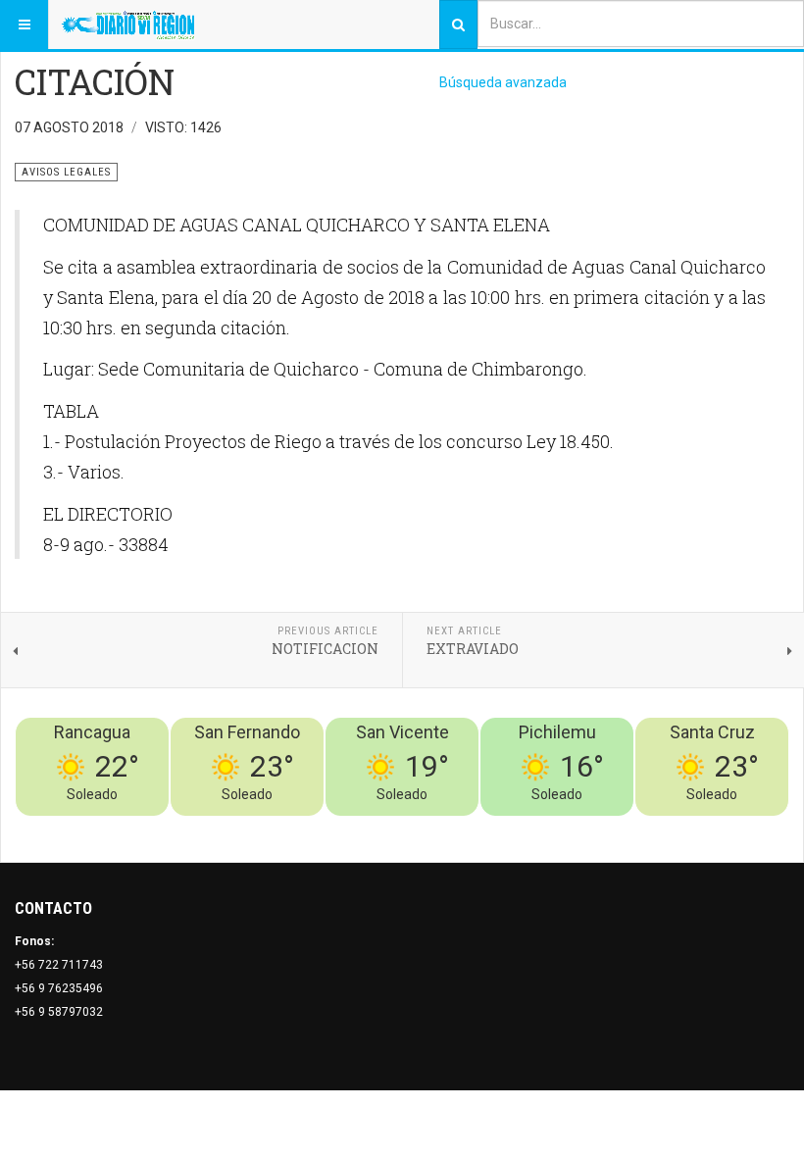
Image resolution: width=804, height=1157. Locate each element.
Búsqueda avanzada (503, 82)
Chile (498, 827)
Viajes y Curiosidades (642, 827)
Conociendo (443, 827)
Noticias (764, 827)
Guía (723, 827)
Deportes (545, 827)
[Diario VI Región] (128, 24)
